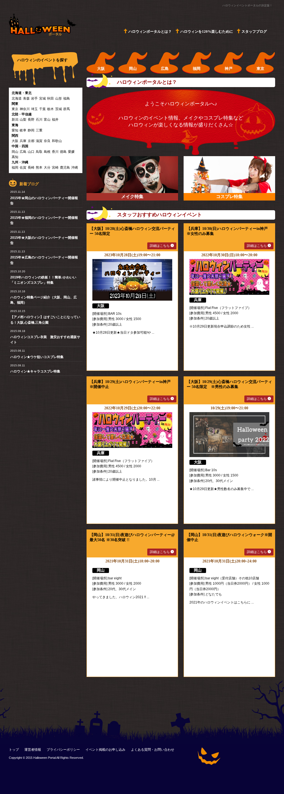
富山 (47, 119)
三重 (39, 130)
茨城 (58, 109)
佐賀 (23, 167)
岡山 (15, 152)
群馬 (66, 109)
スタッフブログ (254, 31)
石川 (39, 119)
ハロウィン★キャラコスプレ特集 (35, 371)
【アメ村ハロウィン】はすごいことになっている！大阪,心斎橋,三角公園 (45, 319)
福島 (66, 98)
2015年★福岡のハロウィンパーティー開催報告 (44, 220)
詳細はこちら (160, 246)
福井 (55, 119)
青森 (26, 98)
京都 (31, 141)
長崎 (31, 167)
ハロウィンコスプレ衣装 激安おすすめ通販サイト (45, 339)
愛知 (15, 130)
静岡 (31, 130)
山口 (31, 152)
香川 (55, 152)
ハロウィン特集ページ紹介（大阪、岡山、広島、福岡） (43, 300)
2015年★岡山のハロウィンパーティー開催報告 (44, 200)
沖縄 (74, 167)
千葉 (42, 109)
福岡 (15, 167)
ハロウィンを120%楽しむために (206, 31)
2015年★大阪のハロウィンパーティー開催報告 (44, 240)
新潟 (15, 119)
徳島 (63, 152)
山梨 (23, 119)
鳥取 (39, 152)
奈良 (47, 141)
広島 (23, 152)
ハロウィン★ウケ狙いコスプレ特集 (37, 357)
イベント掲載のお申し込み (105, 750)
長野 (31, 119)
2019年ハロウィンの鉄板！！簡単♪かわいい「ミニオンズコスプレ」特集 (43, 280)
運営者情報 (32, 750)
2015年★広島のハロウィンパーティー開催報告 (44, 260)
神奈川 (25, 109)
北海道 (17, 98)
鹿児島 (65, 167)
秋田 (50, 98)
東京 (15, 109)
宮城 (42, 98)
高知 (15, 157)
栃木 (50, 109)
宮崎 (55, 167)
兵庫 (23, 141)
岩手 (34, 98)
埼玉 (34, 109)
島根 (47, 152)
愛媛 (71, 152)
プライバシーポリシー (63, 750)
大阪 (15, 141)
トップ (14, 750)
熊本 (39, 167)
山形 (58, 98)
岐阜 (23, 130)
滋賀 (39, 141)
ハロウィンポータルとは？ (150, 31)
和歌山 (57, 141)
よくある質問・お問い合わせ (152, 750)
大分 (47, 167)
